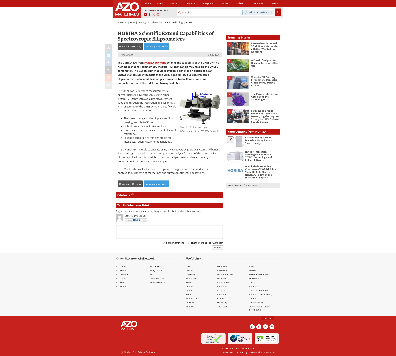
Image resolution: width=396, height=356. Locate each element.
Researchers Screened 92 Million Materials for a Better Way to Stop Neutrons (265, 47)
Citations (124, 195)
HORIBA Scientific (155, 62)
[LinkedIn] (108, 55)
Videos (189, 290)
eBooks (189, 286)
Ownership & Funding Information (260, 308)
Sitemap (253, 298)
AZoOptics (121, 278)
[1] (238, 48)
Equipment (191, 278)
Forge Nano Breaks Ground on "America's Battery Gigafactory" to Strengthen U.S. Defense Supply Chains (265, 116)
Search (252, 270)
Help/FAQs (222, 302)
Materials (222, 278)
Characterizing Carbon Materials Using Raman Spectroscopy (258, 140)
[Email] (108, 85)
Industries (222, 286)
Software (190, 306)
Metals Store (192, 298)
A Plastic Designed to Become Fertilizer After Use (264, 63)
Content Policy (256, 302)
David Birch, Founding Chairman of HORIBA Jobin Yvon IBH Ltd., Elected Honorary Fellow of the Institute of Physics (260, 172)
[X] (108, 70)
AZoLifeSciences (157, 282)
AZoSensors (155, 266)
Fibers (189, 22)
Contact (252, 282)
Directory (190, 3)
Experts (221, 298)
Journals (190, 302)
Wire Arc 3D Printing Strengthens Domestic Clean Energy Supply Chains (264, 81)
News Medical (156, 278)
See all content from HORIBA (242, 185)
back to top (267, 318)
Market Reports (225, 274)
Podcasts (221, 294)
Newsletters (255, 278)
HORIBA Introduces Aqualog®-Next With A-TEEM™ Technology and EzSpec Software (258, 156)
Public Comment (175, 242)
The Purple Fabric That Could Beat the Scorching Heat (264, 96)
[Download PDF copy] (108, 47)
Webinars (222, 266)
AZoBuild (120, 282)
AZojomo (221, 290)
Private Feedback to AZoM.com (206, 242)
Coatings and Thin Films (150, 22)
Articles (190, 270)
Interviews (222, 270)
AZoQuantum (156, 270)
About (252, 266)
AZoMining (121, 286)
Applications (223, 282)
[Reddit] (108, 77)
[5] (238, 115)
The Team (222, 306)
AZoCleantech (123, 274)
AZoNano (120, 266)
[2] (238, 65)
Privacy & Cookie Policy (260, 294)
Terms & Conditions (259, 290)
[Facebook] (108, 62)
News (132, 22)
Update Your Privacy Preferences (141, 352)
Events (189, 294)
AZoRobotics (122, 270)
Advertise (253, 286)
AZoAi (152, 274)
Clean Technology (174, 22)
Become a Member (258, 274)
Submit (218, 247)
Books (189, 282)
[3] (238, 82)
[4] (238, 99)
